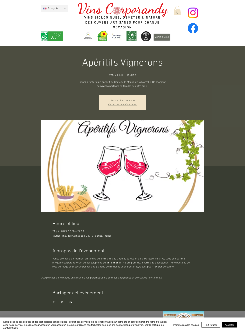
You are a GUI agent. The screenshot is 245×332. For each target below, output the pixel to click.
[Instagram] (193, 13)
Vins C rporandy (122, 8)
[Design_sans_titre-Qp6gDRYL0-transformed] (146, 36)
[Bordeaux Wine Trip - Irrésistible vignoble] (117, 36)
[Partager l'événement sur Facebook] (54, 302)
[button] (177, 10)
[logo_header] (103, 36)
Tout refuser (210, 324)
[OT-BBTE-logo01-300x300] (88, 36)
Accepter (229, 324)
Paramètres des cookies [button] (186, 324)
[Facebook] (193, 28)
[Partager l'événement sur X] (62, 302)
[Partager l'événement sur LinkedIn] (70, 302)
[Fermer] (241, 324)
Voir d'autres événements (122, 104)
